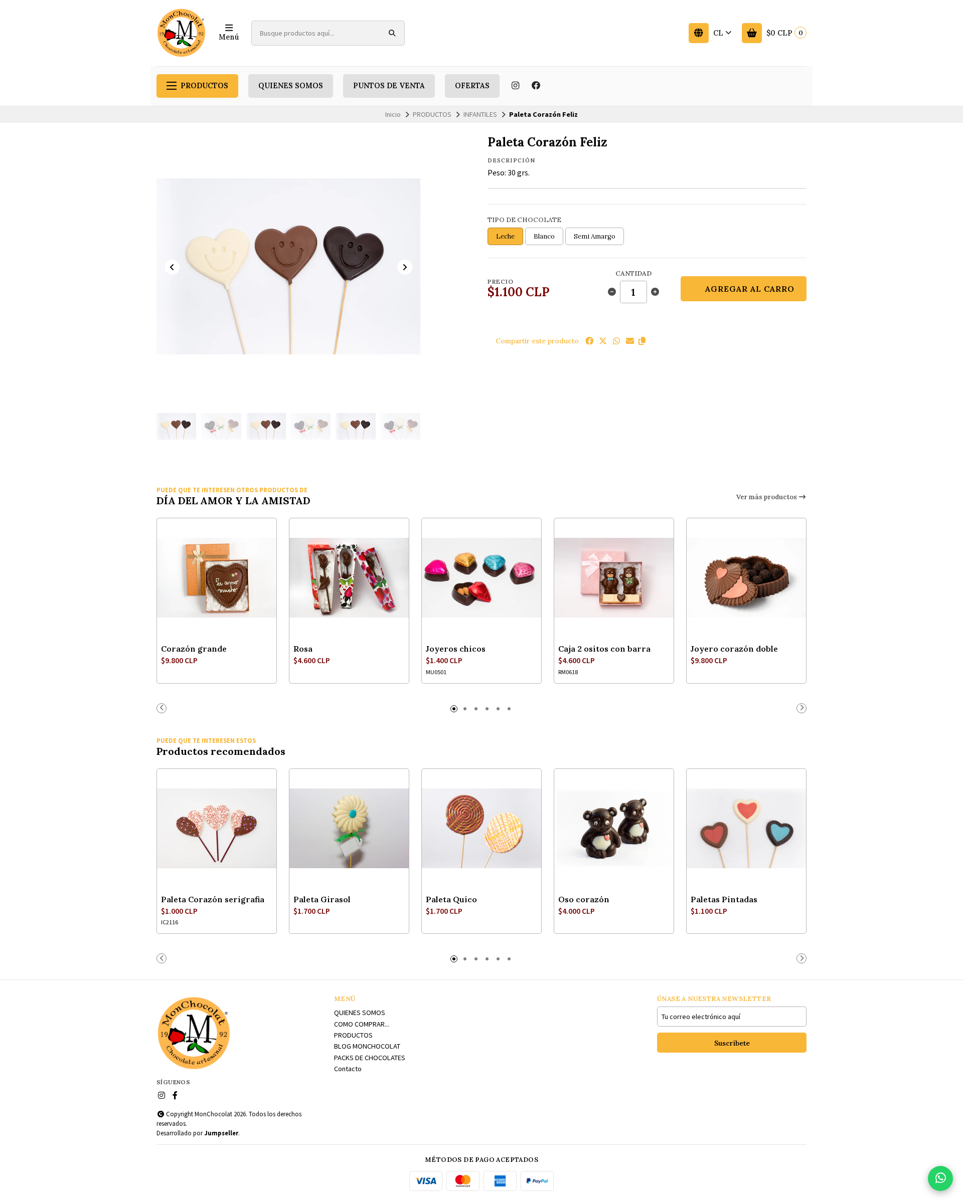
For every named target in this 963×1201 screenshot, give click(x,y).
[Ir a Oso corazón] (614, 828)
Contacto (348, 1068)
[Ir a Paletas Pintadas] (746, 828)
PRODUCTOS (204, 85)
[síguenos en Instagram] (515, 85)
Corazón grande (194, 649)
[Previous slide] (172, 267)
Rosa (302, 649)
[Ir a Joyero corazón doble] (746, 578)
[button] (642, 341)
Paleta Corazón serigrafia (212, 899)
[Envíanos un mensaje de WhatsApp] (940, 1178)
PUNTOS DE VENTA (389, 85)
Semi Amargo (594, 236)
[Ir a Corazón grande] (216, 578)
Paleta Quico (451, 899)
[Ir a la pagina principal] (181, 33)
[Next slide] (404, 267)
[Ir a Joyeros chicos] (481, 578)
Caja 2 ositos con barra (604, 649)
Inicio (393, 114)
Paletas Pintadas (724, 899)
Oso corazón (583, 899)
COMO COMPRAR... (361, 1024)
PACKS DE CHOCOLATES (369, 1057)
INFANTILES (480, 114)
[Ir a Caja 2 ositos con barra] (614, 578)
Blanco (544, 236)
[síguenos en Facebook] (536, 85)
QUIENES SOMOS (290, 85)
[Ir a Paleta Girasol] (349, 828)
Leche (505, 236)
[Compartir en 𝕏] (603, 341)
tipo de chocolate (524, 220)
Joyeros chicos (456, 649)
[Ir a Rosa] (349, 578)
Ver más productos (767, 497)
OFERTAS (472, 85)
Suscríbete (732, 1043)
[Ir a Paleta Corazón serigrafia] (216, 828)
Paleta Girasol (322, 899)
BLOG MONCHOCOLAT (367, 1046)
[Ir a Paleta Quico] (481, 828)
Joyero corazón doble (734, 649)
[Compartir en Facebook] (589, 341)
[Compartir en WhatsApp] (616, 341)
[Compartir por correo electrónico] (630, 341)
